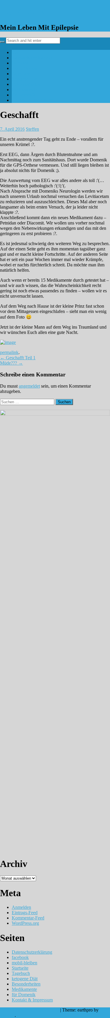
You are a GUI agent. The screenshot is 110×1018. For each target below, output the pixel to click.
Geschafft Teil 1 (17, 357)
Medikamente (24, 89)
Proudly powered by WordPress (29, 1009)
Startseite (20, 968)
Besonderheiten (26, 84)
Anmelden (21, 907)
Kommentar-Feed (28, 917)
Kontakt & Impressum (32, 100)
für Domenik (23, 94)
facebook (20, 62)
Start (16, 52)
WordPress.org (25, 923)
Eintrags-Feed (25, 912)
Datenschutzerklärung (32, 57)
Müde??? (11, 362)
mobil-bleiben (24, 68)
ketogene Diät (25, 78)
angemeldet (29, 385)
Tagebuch (21, 73)
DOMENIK (23, 11)
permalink (9, 352)
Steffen (32, 129)
